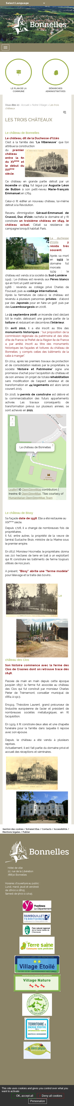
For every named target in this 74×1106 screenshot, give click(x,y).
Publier (26, 832)
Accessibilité (60, 829)
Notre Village (39, 105)
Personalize (37, 1101)
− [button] (12, 423)
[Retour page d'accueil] (37, 25)
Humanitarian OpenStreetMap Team (30, 497)
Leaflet (13, 489)
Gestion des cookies (13, 829)
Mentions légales (11, 832)
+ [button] (12, 418)
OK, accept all (24, 1095)
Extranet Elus (32, 829)
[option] (18, 77)
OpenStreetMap (31, 489)
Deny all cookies (51, 1095)
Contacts (46, 829)
